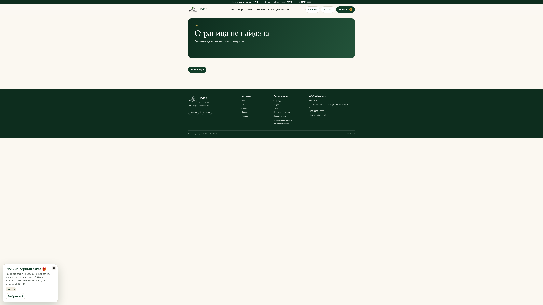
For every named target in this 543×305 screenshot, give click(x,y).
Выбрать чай (15, 296)
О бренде (277, 101)
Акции (271, 9)
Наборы (261, 9)
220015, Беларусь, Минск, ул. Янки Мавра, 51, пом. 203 (331, 106)
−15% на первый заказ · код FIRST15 (277, 2)
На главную (197, 69)
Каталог (328, 9)
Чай (233, 9)
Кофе (240, 9)
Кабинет (312, 9)
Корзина (345, 9)
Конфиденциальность (282, 120)
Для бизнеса (282, 9)
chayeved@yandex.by (318, 115)
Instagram (206, 112)
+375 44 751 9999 (304, 2)
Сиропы (250, 9)
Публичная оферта (281, 124)
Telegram (193, 112)
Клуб (275, 108)
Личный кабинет (280, 116)
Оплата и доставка (281, 112)
